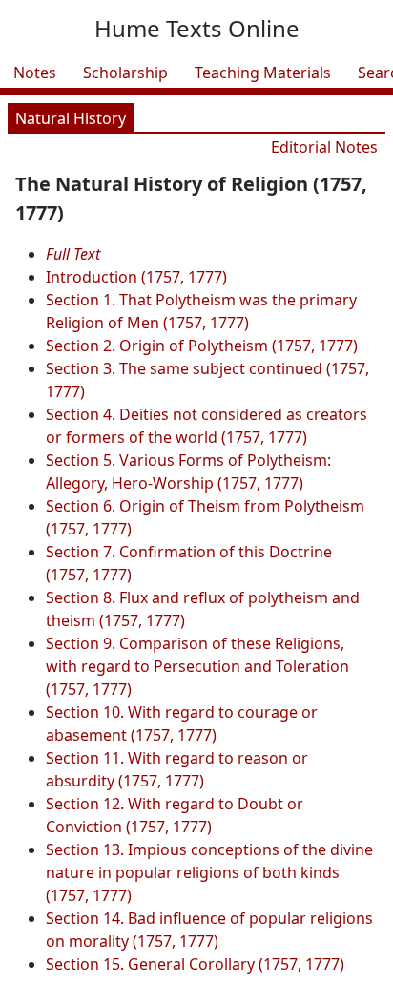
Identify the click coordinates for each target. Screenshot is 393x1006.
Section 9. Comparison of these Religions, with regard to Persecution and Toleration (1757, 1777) (197, 666)
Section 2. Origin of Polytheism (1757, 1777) (202, 345)
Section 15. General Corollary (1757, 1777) (195, 964)
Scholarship (125, 72)
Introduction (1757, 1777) (136, 276)
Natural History (70, 118)
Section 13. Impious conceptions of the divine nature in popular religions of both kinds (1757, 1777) (209, 872)
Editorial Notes (324, 146)
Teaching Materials (263, 72)
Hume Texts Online (197, 28)
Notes (34, 72)
